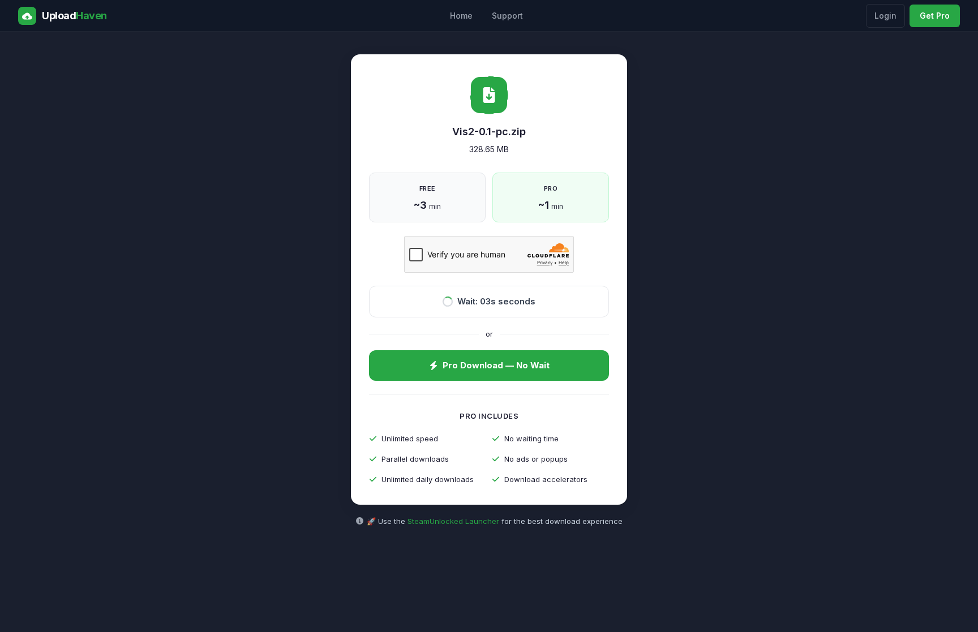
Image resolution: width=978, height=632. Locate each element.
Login (885, 15)
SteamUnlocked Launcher (453, 521)
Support (507, 15)
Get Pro (935, 15)
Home (461, 15)
